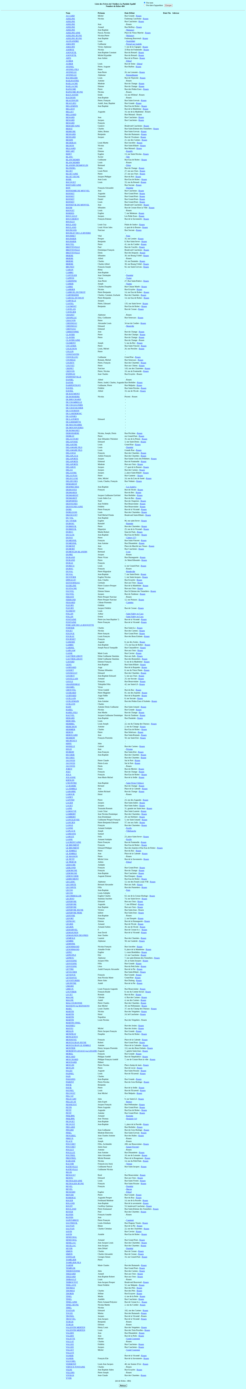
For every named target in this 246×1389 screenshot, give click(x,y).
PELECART (71, 1099)
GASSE (69, 653)
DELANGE (71, 453)
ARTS (68, 58)
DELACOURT (72, 439)
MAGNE (70, 997)
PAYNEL (70, 1090)
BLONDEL (71, 168)
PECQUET (70, 1093)
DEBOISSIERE (72, 433)
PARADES (70, 1079)
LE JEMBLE (71, 851)
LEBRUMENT (72, 879)
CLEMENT (71, 343)
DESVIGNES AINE (74, 507)
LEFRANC (70, 921)
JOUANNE (71, 777)
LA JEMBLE (71, 789)
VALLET (70, 1350)
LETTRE (70, 969)
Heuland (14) (131, 1119)
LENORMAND (72, 947)
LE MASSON (72, 856)
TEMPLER (70, 1268)
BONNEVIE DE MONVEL (77, 205)
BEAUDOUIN (72, 100)
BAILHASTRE (72, 81)
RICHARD (70, 1192)
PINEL (69, 1133)
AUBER (69, 61)
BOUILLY (70, 222)
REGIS (69, 1172)
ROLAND (70, 1203)
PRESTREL (71, 1158)
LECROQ (70, 899)
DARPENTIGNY (73, 385)
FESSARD (70, 602)
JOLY (68, 772)
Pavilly (129, 828)
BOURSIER (71, 239)
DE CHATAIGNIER (74, 408)
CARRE (69, 287)
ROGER (69, 1200)
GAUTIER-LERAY (74, 659)
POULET (70, 1150)
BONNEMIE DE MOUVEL (78, 191)
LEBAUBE (71, 865)
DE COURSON (72, 411)
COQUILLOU (72, 357)
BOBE (68, 179)
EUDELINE (71, 585)
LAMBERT (71, 814)
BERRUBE (71, 131)
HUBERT (70, 752)
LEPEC (69, 952)
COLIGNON (71, 349)
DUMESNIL (71, 540)
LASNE (69, 839)
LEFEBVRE (71, 901)
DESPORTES (72, 501)
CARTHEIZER (72, 295)
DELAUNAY (72, 475)
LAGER (69, 803)
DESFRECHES (72, 487)
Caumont (130, 1220)
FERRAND (71, 600)
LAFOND (70, 800)
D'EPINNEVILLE (73, 377)
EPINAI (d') (71, 580)
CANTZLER (71, 275)
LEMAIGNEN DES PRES (77, 935)
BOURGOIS (71, 230)
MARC (69, 1009)
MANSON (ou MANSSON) (78, 1006)
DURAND (70, 557)
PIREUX (69, 1138)
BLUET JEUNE (73, 177)
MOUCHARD (72, 1059)
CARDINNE (71, 281)
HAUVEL (70, 715)
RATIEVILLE (72, 1167)
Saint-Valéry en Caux (135, 614)
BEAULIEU (71, 103)
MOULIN (70, 1065)
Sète (128, 157)
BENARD (70, 117)
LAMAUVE (71, 811)
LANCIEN (70, 822)
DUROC (69, 569)
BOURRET (71, 236)
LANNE (69, 828)
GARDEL (70, 648)
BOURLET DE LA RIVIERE (78, 233)
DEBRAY (70, 436)
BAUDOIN (71, 98)
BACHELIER (72, 78)
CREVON (70, 371)
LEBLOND (71, 868)
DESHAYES (71, 490)
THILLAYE (71, 1285)
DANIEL (70, 380)
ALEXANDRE (72, 41)
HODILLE (70, 746)
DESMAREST (72, 495)
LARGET (70, 837)
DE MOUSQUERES (74, 428)
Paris (128, 236)
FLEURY (70, 605)
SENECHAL (71, 1237)
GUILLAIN (71, 698)
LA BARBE (71, 786)
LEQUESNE (71, 961)
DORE (69, 509)
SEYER (69, 1248)
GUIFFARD (71, 696)
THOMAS (70, 1288)
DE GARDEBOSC (74, 413)
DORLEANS (71, 512)
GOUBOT (70, 676)
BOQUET (70, 210)
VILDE (69, 1370)
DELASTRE (71, 473)
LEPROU (70, 958)
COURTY (70, 363)
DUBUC (69, 532)
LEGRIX (70, 927)
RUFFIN (69, 1214)
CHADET (70, 315)
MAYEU (69, 1028)
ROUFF (69, 1206)
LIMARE (70, 986)
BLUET (69, 171)
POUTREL (70, 1155)
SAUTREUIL (72, 1223)
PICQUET (70, 1121)
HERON (69, 732)
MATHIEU (70, 1026)
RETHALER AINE (74, 1181)
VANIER (70, 1356)
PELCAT (70, 1096)
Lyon (128, 552)
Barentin (129, 523)
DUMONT (70, 546)
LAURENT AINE (73, 842)
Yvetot (128, 278)
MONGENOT (72, 1037)
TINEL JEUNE (72, 1305)
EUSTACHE (71, 588)
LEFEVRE (70, 916)
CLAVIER (70, 334)
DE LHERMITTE (73, 422)
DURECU (70, 566)
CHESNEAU (71, 323)
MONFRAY (71, 1034)
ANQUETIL (71, 52)
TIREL (69, 1308)
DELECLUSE (72, 478)
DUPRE (69, 554)
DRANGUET (72, 515)
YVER (69, 1378)
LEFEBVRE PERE (74, 913)
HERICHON (71, 727)
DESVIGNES (72, 504)
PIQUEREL (71, 1136)
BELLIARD (71, 114)
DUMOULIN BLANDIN (76, 552)
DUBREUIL (71, 526)
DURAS (69, 563)
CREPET (70, 368)
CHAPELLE (71, 318)
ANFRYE (70, 50)
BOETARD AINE (73, 185)
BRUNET (70, 267)
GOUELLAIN (72, 679)
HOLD (69, 749)
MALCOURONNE (74, 1003)
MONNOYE (71, 1040)
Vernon (129, 1164)
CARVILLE (71, 301)
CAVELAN (71, 309)
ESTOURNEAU (73, 583)
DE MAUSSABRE (74, 425)
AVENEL (70, 67)
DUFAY (69, 538)
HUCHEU (70, 758)
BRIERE (69, 255)
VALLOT (70, 1353)
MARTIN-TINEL (73, 1023)
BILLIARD (71, 148)
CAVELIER (71, 312)
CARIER (70, 284)
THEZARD (71, 1274)
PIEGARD (70, 1127)
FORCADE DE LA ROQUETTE (80, 625)
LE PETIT (70, 859)
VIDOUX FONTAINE (75, 1367)
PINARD (70, 1130)
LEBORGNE (71, 870)
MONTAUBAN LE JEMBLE (78, 1045)
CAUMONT (71, 306)
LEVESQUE (71, 978)
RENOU (69, 1178)
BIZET (69, 154)
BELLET (70, 112)
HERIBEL (70, 724)
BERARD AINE (73, 126)
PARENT (70, 1082)
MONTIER (70, 1048)
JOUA (68, 774)
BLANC (69, 157)
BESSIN (69, 140)
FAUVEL (70, 591)
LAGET (69, 806)
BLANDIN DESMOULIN (77, 165)
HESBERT (70, 738)
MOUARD (70, 1057)
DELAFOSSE (72, 442)
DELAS (69, 470)
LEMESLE (70, 938)
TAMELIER (71, 1260)
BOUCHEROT (72, 219)
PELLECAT (71, 1102)
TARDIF (69, 1265)
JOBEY (69, 769)
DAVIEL (69, 388)
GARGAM (70, 650)
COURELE (71, 360)
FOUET (69, 631)
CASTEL (70, 303)
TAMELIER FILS (73, 1262)
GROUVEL (71, 690)
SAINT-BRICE (72, 1220)
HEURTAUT (71, 741)
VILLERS (70, 1372)
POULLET (70, 1152)
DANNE (69, 382)
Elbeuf (129, 61)
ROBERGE (71, 1198)
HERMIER (70, 729)
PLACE (69, 1141)
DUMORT (70, 549)
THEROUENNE (73, 1271)
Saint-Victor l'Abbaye (135, 783)
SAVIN (69, 1231)
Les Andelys (131, 487)
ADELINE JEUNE (74, 35)
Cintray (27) (131, 538)
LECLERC (70, 882)
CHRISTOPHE (72, 332)
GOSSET (70, 670)
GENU (69, 664)
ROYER (69, 1212)
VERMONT (71, 1364)
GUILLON (70, 704)
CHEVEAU (71, 329)
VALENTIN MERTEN (75, 1327)
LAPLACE (70, 831)
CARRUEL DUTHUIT (75, 292)
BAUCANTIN (72, 95)
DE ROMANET (73, 430)
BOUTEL (70, 244)
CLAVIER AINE (73, 340)
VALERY (70, 1333)
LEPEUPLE (71, 955)
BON (68, 188)
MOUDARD (71, 1062)
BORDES (70, 213)
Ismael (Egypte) (132, 1147)
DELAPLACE (72, 456)
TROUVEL (71, 1319)
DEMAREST (71, 484)
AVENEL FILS (72, 69)
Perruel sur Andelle (134, 44)
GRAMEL (70, 687)
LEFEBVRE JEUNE (74, 910)
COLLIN (70, 351)
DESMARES (71, 492)
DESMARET (71, 498)
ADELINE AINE (73, 33)
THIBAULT (71, 1279)
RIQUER (70, 1195)
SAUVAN (70, 1226)
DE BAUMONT (73, 394)
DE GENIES (71, 416)
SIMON (69, 1251)
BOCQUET (71, 182)
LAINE (69, 808)
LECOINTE (71, 884)
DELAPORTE (72, 459)
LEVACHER (71, 972)
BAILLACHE (72, 83)
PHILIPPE (70, 1116)
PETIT (68, 1110)
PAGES (69, 1071)
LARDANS (71, 834)
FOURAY (70, 636)
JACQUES (70, 760)
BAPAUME (71, 89)
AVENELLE (71, 72)
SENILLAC (71, 1243)
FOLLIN (69, 614)
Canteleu (129, 602)
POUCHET (71, 1144)
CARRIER (70, 289)
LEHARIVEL (72, 930)
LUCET (69, 994)
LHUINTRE (71, 983)
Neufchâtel (130, 41)
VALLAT (70, 1341)
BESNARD (71, 134)
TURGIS (69, 1322)
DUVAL (69, 571)
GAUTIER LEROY (74, 656)
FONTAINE (71, 619)
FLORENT (70, 611)
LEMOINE (70, 944)
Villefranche (131, 831)
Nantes (129, 284)
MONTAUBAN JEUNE (76, 1042)
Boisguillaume (132, 75)
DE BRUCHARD (73, 399)
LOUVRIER (71, 992)
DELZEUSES (72, 481)
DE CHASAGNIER (74, 405)
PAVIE (69, 1085)
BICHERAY (71, 143)
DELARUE (71, 467)
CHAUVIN (71, 320)
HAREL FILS (72, 712)
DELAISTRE (71, 444)
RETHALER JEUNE (75, 1183)
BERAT (69, 129)
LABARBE (71, 791)
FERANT (70, 597)
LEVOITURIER (73, 980)
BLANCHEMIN (73, 160)
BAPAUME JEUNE (74, 92)
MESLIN (70, 1031)
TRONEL (70, 1316)
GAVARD (70, 662)
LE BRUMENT (72, 845)
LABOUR (70, 794)
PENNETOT (71, 1104)
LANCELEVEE (73, 820)
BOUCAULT (71, 216)
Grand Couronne (133, 1339)
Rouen (138, 16)
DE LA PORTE (72, 419)
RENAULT (71, 1175)
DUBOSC (70, 523)
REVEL (69, 1186)
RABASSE (70, 1161)
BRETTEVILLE (73, 247)
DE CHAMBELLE (74, 402)
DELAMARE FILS (74, 447)
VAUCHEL (71, 1361)
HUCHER (70, 755)
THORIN (70, 1293)
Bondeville (130, 571)
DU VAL (70, 518)
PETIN (69, 1107)
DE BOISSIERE (73, 397)
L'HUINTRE (71, 783)
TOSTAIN (70, 1310)
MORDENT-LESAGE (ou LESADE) (81, 1051)
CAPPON (70, 278)
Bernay (129, 1102)
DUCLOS (70, 535)
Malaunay (130, 30)
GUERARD (71, 693)
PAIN (68, 1076)
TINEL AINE (71, 1302)
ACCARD (70, 16)
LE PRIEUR (71, 862)
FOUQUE (70, 633)
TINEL (69, 1296)
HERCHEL (71, 721)
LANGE (69, 825)
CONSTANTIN (72, 354)
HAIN (68, 707)
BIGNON (70, 145)
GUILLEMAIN (72, 701)
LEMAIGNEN (72, 932)
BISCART (70, 151)
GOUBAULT (71, 673)
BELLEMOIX (72, 106)
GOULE (69, 681)
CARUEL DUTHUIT (75, 298)
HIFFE (69, 743)
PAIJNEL (70, 1073)
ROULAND (71, 1209)
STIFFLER (70, 1257)
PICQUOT (70, 1124)
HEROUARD (72, 735)
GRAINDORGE (73, 684)
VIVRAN (70, 1375)
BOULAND (71, 224)
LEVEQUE (71, 975)
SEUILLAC (71, 1246)
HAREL (69, 710)
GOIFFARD (71, 667)
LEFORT (70, 918)
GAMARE (70, 642)
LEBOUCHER (72, 876)
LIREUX (70, 989)
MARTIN (70, 1011)
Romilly (129, 151)
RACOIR (70, 1164)
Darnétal (129, 188)
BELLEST (70, 109)
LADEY (69, 797)
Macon (129, 1189)
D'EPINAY (70, 374)
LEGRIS (69, 924)
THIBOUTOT (72, 1282)
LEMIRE (70, 941)
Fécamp (129, 749)
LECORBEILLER (73, 896)
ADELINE (70, 19)
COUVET (70, 365)
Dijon (128, 165)
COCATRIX (71, 346)
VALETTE (70, 1339)
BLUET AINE (72, 174)
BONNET (70, 193)
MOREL (69, 1054)
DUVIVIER (71, 577)
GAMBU (70, 645)
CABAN (69, 270)
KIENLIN (70, 780)
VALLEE (70, 1344)
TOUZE (69, 1313)
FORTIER (70, 628)
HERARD (70, 718)
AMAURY (70, 44)
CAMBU (70, 272)
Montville (130, 326)
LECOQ (69, 890)
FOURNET (71, 639)
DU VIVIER (71, 521)
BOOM (69, 208)
